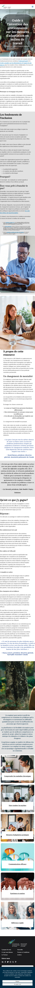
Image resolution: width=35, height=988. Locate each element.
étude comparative (8, 226)
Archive (19, 955)
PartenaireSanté (23, 61)
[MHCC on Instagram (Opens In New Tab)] (10, 962)
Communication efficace (17, 864)
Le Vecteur (5, 955)
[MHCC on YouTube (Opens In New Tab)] (13, 962)
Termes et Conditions (23, 952)
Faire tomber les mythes (17, 805)
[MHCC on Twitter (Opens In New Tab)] (8, 962)
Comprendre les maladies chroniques (17, 776)
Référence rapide (17, 923)
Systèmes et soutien (17, 893)
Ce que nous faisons (7, 952)
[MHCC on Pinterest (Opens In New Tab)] (16, 962)
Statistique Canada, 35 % (10, 222)
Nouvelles (20, 949)
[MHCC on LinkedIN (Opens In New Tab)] (3, 962)
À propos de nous (6, 949)
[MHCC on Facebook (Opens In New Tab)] (5, 962)
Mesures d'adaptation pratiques (17, 835)
